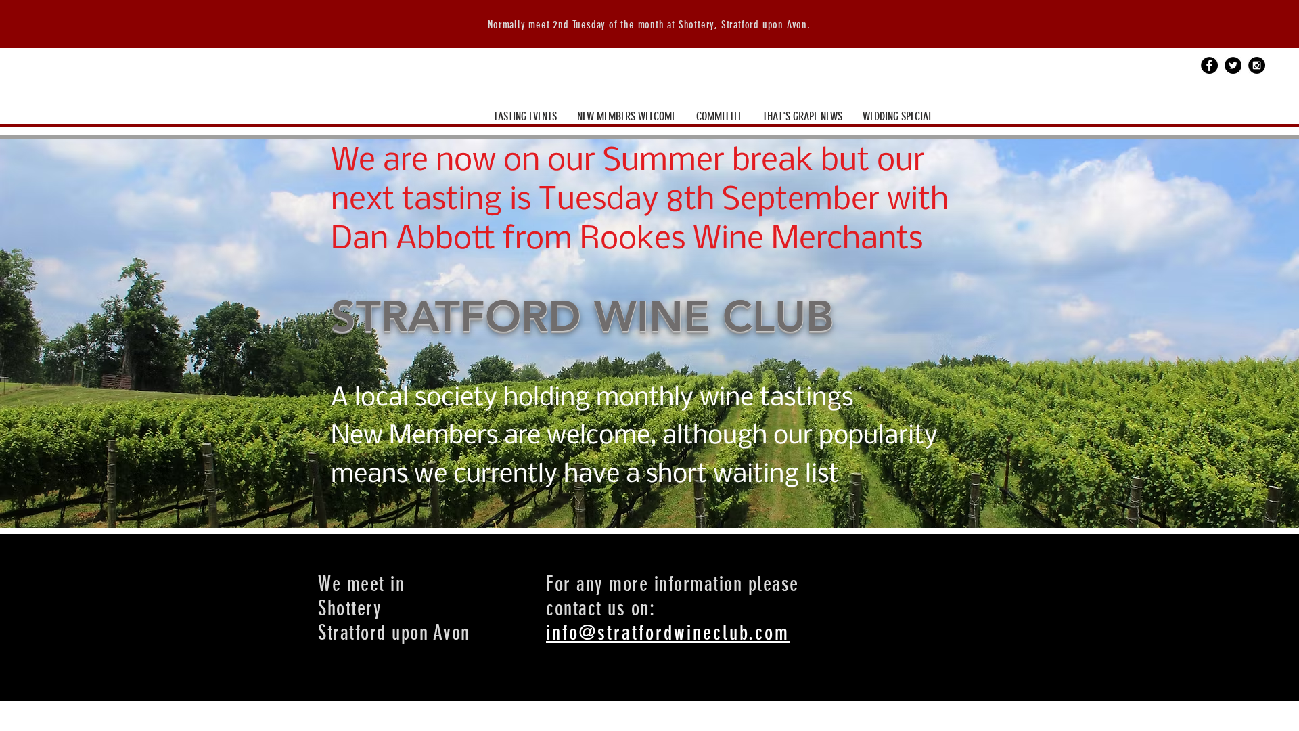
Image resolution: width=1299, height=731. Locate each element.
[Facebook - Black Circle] (1209, 65)
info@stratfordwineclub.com (668, 633)
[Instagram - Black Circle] (1256, 65)
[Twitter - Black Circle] (1233, 65)
